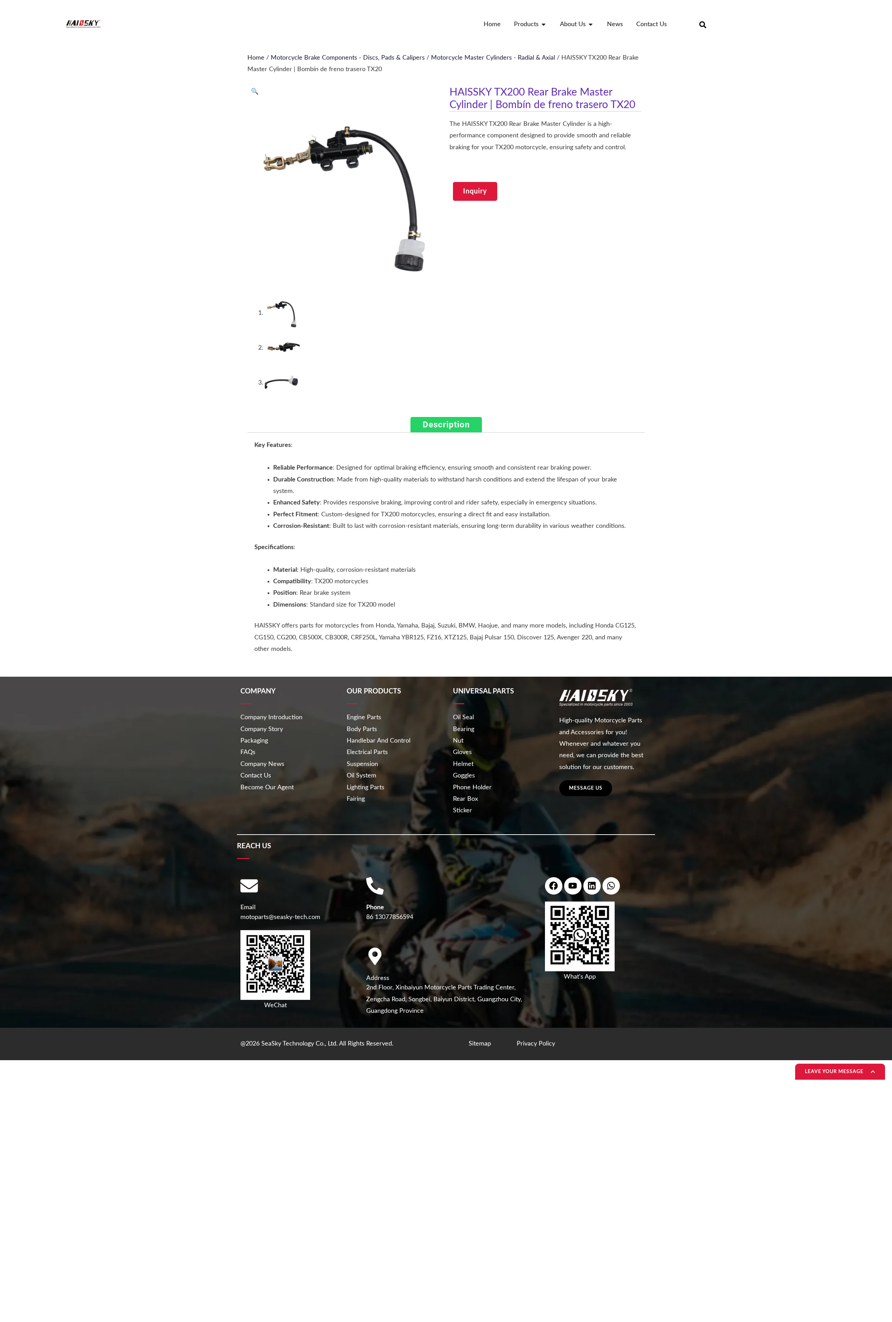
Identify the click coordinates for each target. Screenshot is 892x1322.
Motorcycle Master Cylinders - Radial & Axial (493, 58)
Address (377, 978)
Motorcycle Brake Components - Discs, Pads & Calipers (348, 58)
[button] (255, 92)
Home (255, 58)
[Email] (249, 886)
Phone (375, 907)
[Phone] (375, 886)
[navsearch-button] (703, 24)
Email (247, 907)
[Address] (375, 956)
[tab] (446, 424)
